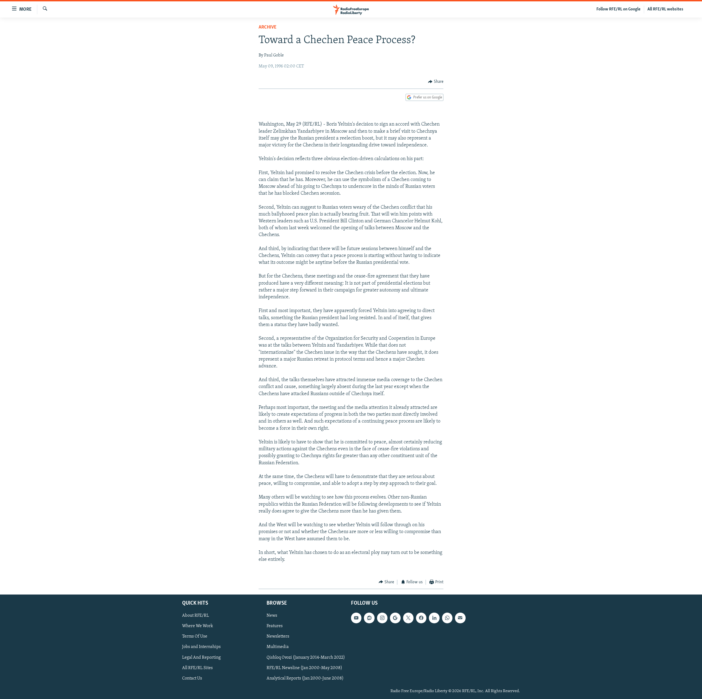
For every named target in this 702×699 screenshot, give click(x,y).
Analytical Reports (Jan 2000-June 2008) (305, 678)
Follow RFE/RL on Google (618, 9)
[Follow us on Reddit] (369, 618)
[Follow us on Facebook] (421, 618)
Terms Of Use (194, 636)
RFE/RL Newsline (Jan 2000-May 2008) (304, 668)
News (272, 615)
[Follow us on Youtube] (356, 618)
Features (275, 626)
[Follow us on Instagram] (382, 618)
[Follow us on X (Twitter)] (408, 618)
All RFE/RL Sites (197, 668)
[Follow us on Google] (395, 618)
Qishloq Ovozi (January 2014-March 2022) (306, 657)
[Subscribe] (460, 618)
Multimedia (278, 647)
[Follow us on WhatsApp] (447, 618)
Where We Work (197, 626)
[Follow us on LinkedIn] (434, 618)
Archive (267, 27)
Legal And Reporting (201, 657)
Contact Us (192, 678)
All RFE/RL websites (665, 9)
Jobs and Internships (201, 647)
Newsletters (278, 636)
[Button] (435, 81)
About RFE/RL (195, 615)
